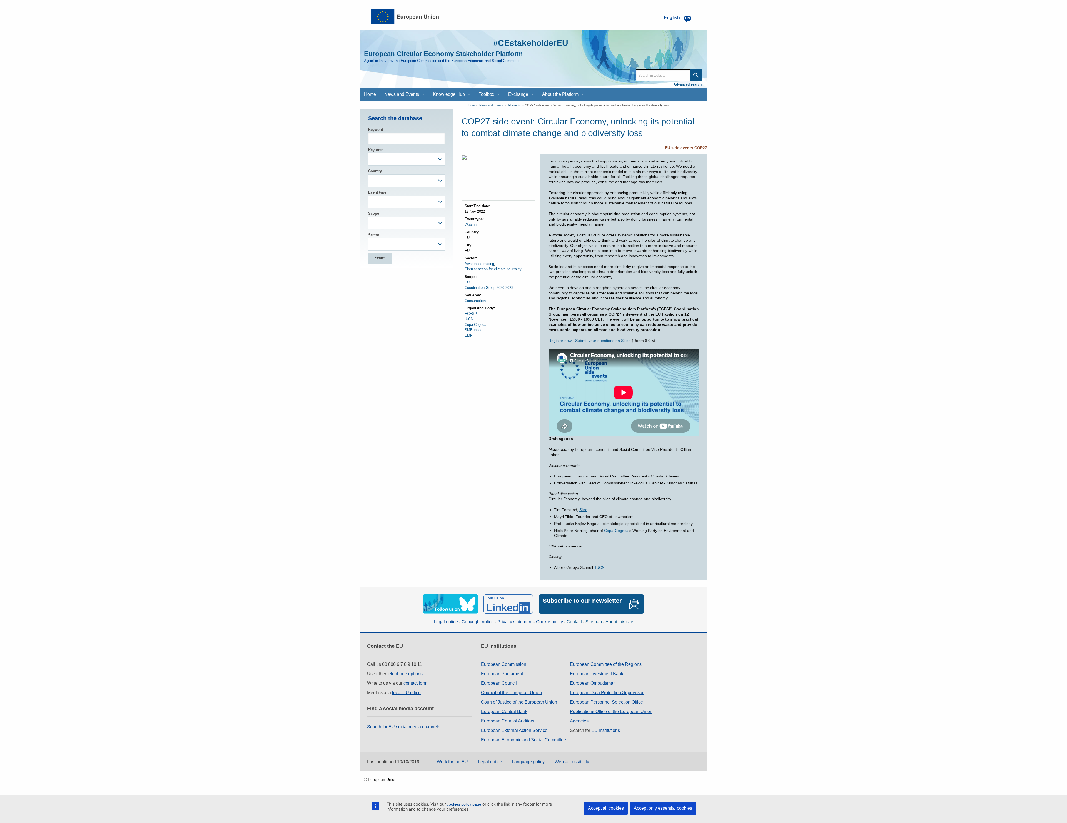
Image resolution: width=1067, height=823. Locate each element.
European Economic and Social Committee (523, 739)
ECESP (471, 314)
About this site (619, 621)
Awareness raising (479, 264)
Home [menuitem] (370, 94)
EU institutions (605, 730)
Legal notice (446, 621)
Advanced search (688, 84)
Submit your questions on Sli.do (603, 340)
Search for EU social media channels (403, 726)
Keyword (375, 129)
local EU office (406, 692)
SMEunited (473, 330)
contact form (415, 683)
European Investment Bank (596, 673)
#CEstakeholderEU (530, 42)
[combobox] (406, 159)
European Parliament (502, 673)
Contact (574, 621)
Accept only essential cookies (663, 808)
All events (514, 105)
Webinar (471, 224)
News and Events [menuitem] (401, 94)
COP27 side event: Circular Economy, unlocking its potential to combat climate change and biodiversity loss (597, 105)
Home (471, 105)
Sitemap (593, 621)
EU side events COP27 (686, 148)
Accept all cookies (606, 808)
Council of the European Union (511, 692)
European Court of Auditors (507, 721)
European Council (499, 683)
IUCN (469, 319)
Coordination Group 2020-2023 (489, 288)
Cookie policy (549, 621)
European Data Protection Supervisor (607, 692)
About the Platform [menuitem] (560, 94)
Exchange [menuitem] (518, 94)
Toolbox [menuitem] (486, 94)
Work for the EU (452, 761)
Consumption (475, 301)
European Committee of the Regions (606, 664)
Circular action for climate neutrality (493, 269)
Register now (560, 340)
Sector (373, 235)
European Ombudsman (593, 683)
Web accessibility (572, 761)
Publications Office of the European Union (611, 711)
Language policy (528, 761)
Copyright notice (478, 621)
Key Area (375, 150)
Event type (377, 192)
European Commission (503, 664)
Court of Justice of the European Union (519, 702)
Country (375, 171)
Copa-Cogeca (475, 324)
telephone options (405, 673)
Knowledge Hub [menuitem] (449, 94)
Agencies (579, 721)
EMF (468, 335)
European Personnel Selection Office (606, 702)
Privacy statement (514, 621)
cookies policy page (464, 804)
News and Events (491, 105)
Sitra (583, 509)
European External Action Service (514, 730)
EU (467, 282)
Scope (373, 213)
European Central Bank (504, 711)
